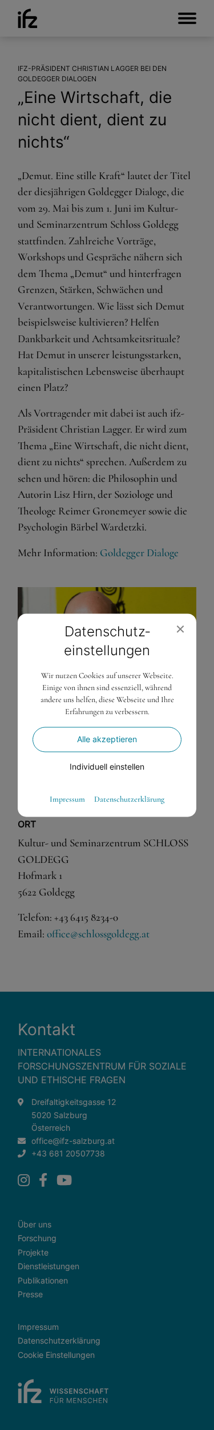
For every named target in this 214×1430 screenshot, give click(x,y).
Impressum (67, 799)
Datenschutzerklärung (129, 799)
